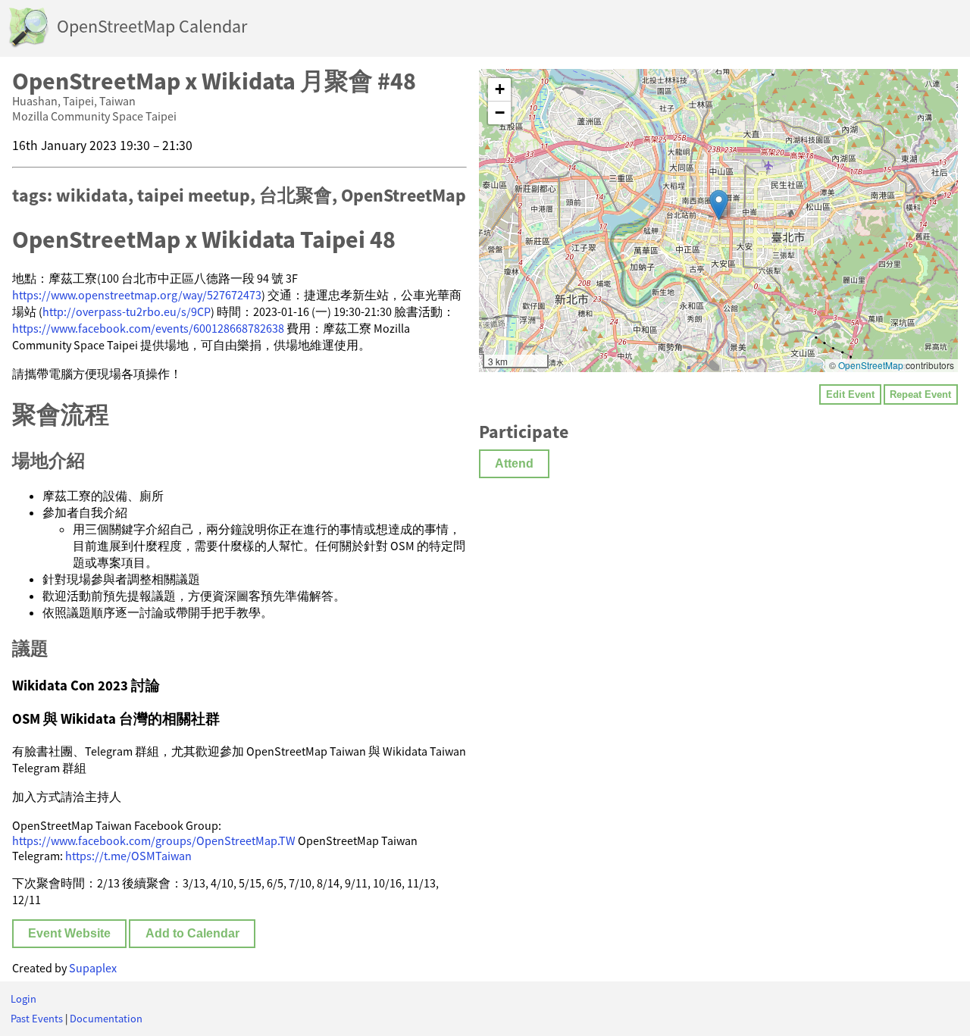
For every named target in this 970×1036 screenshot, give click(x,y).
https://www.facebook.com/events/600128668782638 (148, 328)
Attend (514, 463)
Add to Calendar (192, 933)
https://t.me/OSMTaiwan (128, 855)
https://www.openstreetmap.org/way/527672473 (136, 294)
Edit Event (850, 394)
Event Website (69, 933)
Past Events (37, 1018)
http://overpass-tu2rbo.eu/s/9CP (126, 311)
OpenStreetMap (870, 364)
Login (23, 999)
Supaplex (93, 967)
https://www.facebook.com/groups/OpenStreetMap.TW (154, 840)
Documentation (106, 1018)
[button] (718, 205)
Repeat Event (920, 394)
